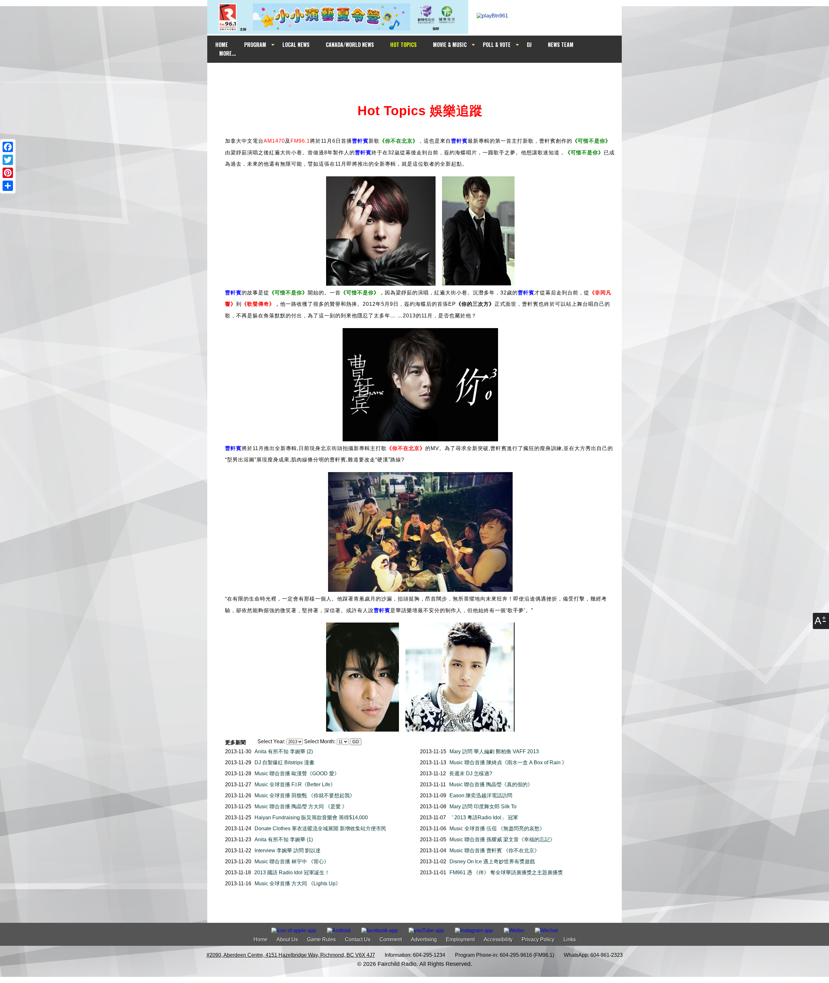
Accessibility (498, 939)
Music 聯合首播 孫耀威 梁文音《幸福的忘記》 (502, 839)
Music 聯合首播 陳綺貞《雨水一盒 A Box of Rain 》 (508, 762)
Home (260, 939)
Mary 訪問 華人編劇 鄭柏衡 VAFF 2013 (494, 751)
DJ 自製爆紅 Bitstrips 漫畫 (284, 762)
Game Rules (321, 939)
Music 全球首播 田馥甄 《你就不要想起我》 (305, 795)
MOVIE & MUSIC (450, 45)
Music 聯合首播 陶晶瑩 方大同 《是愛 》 (301, 806)
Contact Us (357, 939)
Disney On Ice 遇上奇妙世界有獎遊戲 (492, 861)
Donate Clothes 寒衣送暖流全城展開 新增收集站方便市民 (320, 828)
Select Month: (319, 741)
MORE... (227, 53)
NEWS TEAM (560, 45)
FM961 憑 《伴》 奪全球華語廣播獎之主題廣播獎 (506, 872)
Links (569, 939)
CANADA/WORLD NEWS (350, 45)
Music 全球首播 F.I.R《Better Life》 (295, 784)
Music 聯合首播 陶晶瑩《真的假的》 (491, 784)
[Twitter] (7, 159)
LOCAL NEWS (296, 45)
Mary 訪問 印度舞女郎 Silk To (483, 806)
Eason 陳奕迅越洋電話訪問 (480, 795)
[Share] (7, 185)
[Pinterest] (7, 172)
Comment (391, 939)
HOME (221, 45)
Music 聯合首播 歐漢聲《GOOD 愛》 (297, 773)
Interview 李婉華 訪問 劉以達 (288, 850)
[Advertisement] (420, 75)
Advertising (424, 939)
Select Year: (271, 741)
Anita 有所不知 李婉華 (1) (284, 839)
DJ (529, 45)
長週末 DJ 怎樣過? (470, 773)
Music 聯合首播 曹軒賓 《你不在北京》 (494, 850)
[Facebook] (7, 146)
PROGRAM (255, 45)
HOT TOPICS (403, 45)
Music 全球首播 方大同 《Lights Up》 (298, 883)
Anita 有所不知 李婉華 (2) (284, 751)
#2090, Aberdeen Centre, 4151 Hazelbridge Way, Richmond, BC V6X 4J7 (291, 955)
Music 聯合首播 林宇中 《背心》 (292, 861)
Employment (460, 939)
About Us (287, 939)
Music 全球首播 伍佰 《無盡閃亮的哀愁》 (497, 828)
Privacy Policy (538, 939)
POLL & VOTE (497, 45)
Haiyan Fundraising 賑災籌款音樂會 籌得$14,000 (311, 817)
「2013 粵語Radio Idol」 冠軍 (483, 817)
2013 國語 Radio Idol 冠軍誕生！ (292, 872)
